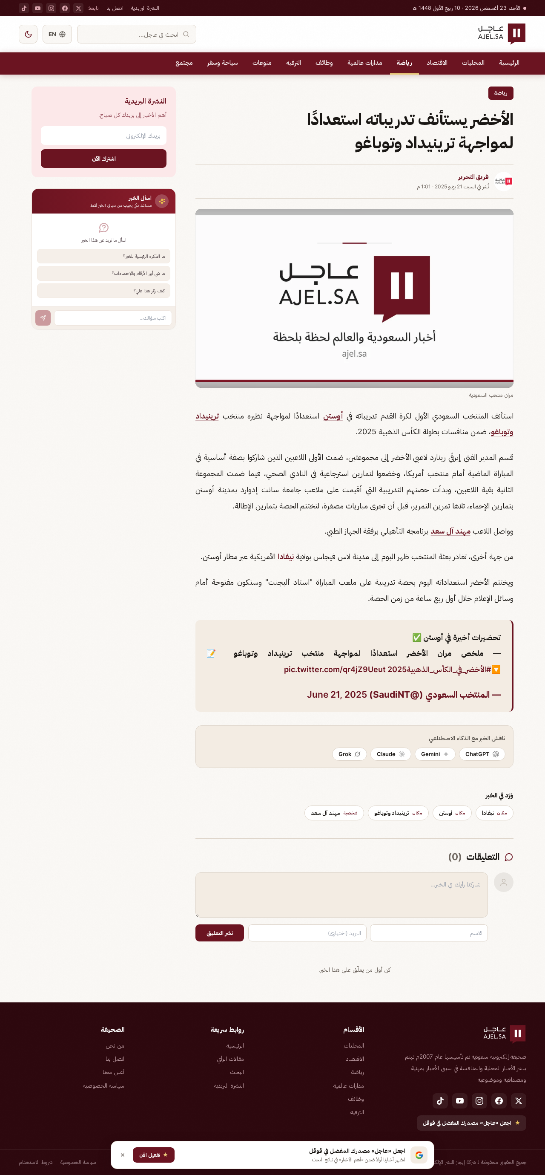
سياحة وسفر (222, 62)
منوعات (262, 62)
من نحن (115, 1045)
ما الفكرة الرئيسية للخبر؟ (144, 256)
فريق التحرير (474, 177)
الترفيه (293, 62)
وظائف (324, 62)
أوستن (333, 415)
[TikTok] (24, 8)
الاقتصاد (437, 62)
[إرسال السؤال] (43, 318)
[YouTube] (37, 8)
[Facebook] (65, 8)
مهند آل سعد (450, 530)
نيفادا (286, 556)
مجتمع (184, 62)
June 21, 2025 (337, 694)
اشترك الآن (104, 158)
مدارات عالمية (364, 62)
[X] (78, 8)
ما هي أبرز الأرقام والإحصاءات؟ (138, 273)
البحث (237, 1071)
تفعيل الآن (153, 1155)
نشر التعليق (220, 933)
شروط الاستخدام (36, 1162)
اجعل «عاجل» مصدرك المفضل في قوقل (471, 1123)
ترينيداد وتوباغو (398, 812)
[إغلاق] (123, 1155)
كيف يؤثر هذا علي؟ (149, 291)
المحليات (473, 62)
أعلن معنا (113, 1071)
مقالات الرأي (230, 1058)
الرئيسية (509, 62)
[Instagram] (51, 8)
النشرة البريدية (145, 8)
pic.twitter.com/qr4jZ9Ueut (335, 669)
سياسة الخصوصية (103, 1085)
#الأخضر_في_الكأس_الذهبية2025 (439, 669)
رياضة (404, 62)
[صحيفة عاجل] (501, 34)
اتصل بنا (114, 8)
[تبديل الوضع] (28, 34)
